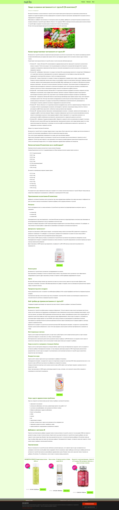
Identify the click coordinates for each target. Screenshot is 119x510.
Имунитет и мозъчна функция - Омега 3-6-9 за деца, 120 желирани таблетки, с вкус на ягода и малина (83, 461)
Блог (93, 1)
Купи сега (59, 265)
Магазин (89, 1)
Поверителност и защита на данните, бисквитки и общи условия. (74, 500)
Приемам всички (89, 503)
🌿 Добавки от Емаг (28, 500)
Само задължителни (89, 507)
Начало (83, 1)
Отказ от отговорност (33, 10)
